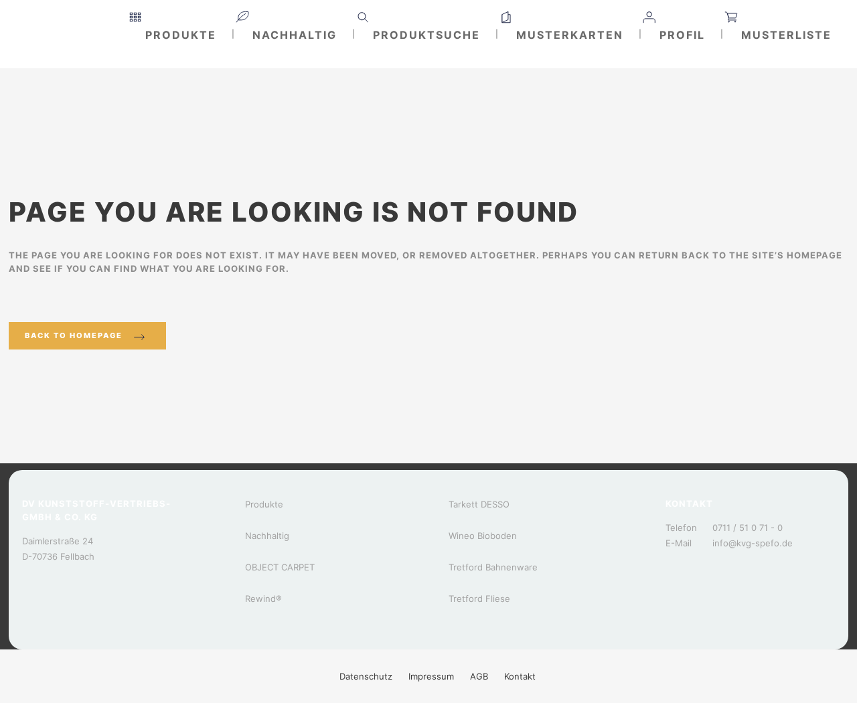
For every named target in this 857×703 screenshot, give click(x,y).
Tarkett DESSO (479, 504)
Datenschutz (365, 676)
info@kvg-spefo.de (752, 543)
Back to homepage (74, 335)
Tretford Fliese (479, 598)
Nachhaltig (267, 535)
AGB (479, 676)
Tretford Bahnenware (493, 567)
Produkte (264, 504)
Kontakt (520, 676)
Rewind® (263, 598)
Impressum (431, 676)
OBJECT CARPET (280, 567)
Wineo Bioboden (483, 535)
